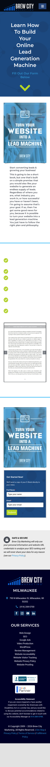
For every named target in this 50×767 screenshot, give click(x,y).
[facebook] (16, 613)
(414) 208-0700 (27, 607)
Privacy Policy (18, 555)
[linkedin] (33, 613)
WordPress (25, 647)
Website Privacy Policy (25, 661)
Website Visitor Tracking (25, 657)
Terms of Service (26, 733)
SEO (25, 636)
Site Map (40, 730)
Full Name (11, 490)
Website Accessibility (25, 654)
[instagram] (22, 613)
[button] (5, 352)
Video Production (25, 643)
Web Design (25, 633)
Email (9, 501)
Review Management (25, 650)
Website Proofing (25, 664)
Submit (12, 512)
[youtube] (28, 613)
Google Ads (25, 640)
